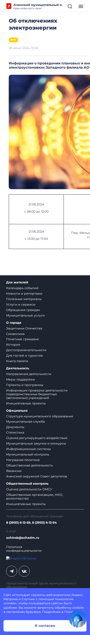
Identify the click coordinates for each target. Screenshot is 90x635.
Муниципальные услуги (25, 315)
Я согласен (45, 626)
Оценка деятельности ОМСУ (29, 489)
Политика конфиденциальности (24, 549)
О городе (13, 323)
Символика (15, 334)
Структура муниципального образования (39, 416)
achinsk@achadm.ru (22, 538)
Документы (15, 427)
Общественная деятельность (29, 465)
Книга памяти (17, 361)
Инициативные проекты (26, 403)
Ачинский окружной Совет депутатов (36, 476)
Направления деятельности (28, 374)
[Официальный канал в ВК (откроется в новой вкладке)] (24, 571)
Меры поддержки (20, 379)
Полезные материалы (24, 299)
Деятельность (17, 368)
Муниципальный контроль (27, 454)
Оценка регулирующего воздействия (36, 438)
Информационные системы (28, 449)
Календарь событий (22, 288)
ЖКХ (13, 39)
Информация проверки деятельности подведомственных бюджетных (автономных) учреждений (37, 394)
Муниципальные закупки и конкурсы (36, 443)
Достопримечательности (26, 350)
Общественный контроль (27, 484)
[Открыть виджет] (78, 619)
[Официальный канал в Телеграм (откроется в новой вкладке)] (11, 571)
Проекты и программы (24, 385)
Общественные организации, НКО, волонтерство (34, 496)
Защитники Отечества (24, 328)
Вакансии (14, 471)
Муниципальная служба (25, 421)
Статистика (15, 432)
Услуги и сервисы (20, 304)
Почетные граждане (22, 339)
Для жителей (17, 282)
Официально (17, 411)
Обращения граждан (23, 310)
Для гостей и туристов (24, 356)
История (13, 345)
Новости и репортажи (24, 293)
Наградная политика (23, 460)
